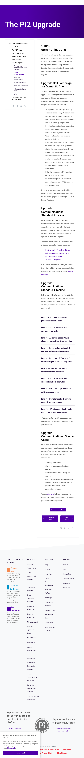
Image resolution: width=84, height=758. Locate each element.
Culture (65, 569)
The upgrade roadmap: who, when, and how (21, 67)
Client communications (19, 73)
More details (11, 748)
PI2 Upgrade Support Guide (20, 90)
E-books (47, 569)
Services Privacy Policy (49, 750)
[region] (20, 745)
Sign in (73, 3)
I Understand (20, 753)
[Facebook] (17, 106)
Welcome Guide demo (21, 86)
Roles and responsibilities (18, 78)
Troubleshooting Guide (53, 260)
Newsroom (66, 588)
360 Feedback (31, 638)
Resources (49, 559)
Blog (46, 565)
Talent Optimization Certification (49, 582)
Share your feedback (58, 510)
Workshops (48, 598)
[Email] (21, 106)
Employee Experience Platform (30, 598)
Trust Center (66, 750)
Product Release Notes (53, 257)
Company (66, 559)
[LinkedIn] (13, 106)
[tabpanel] (58, 282)
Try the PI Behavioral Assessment (63, 729)
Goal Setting (31, 642)
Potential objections (20, 82)
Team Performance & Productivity (32, 677)
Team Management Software (31, 576)
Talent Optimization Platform (15, 560)
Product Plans (15, 728)
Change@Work (67, 574)
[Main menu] (80, 3)
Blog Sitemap (62, 753)
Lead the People (50, 610)
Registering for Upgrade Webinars (57, 250)
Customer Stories (68, 578)
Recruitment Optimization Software (31, 666)
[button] (19, 44)
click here (50, 494)
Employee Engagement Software (31, 587)
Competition (49, 622)
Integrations (49, 574)
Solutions (31, 559)
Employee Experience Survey (30, 630)
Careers (65, 565)
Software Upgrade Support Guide (57, 253)
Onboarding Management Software (31, 688)
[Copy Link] (25, 106)
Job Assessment (32, 622)
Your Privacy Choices (46, 753)
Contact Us (66, 583)
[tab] (58, 319)
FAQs (15, 94)
